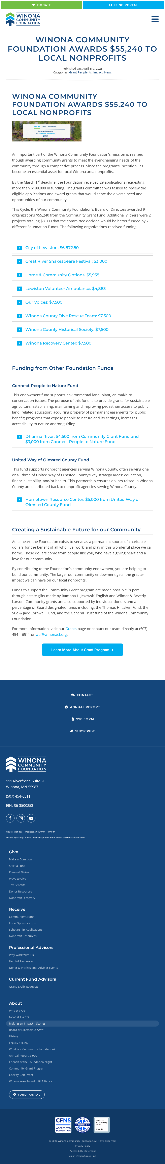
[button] (82, 247)
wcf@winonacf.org (51, 634)
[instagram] (20, 818)
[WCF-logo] (23, 14)
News (108, 72)
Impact (98, 72)
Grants (71, 628)
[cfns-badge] (63, 1118)
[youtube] (31, 818)
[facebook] (10, 818)
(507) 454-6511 (18, 796)
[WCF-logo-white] (26, 758)
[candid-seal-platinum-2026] (102, 1118)
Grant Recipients (80, 72)
